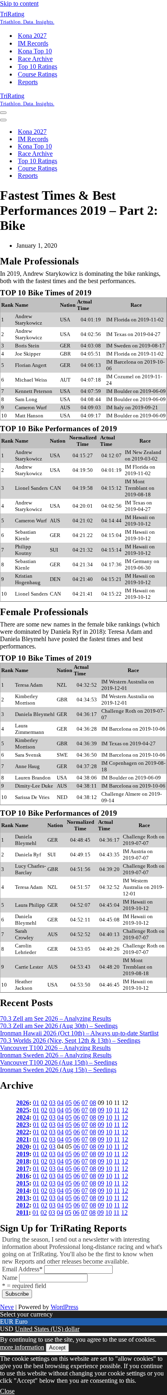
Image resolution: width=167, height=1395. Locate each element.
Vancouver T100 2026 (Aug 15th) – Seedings (58, 1062)
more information (22, 1347)
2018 (22, 1161)
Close (7, 1391)
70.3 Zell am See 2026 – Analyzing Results (55, 1018)
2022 (22, 1132)
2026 (22, 1102)
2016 (22, 1175)
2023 (22, 1124)
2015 (22, 1183)
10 (109, 1110)
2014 (22, 1190)
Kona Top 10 (35, 51)
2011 (22, 1212)
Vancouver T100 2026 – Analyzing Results (55, 1047)
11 (117, 1110)
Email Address (22, 1269)
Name (9, 1277)
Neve (7, 1306)
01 (36, 1102)
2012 (22, 1205)
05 (68, 1102)
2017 (22, 1168)
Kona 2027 (32, 35)
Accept (57, 1348)
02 (44, 1102)
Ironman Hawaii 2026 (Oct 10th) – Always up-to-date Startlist (79, 1033)
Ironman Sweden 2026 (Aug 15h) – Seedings (58, 1069)
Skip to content (19, 3)
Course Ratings (37, 74)
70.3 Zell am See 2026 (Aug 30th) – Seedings (59, 1025)
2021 (22, 1139)
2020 (22, 1146)
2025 (22, 1110)
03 (52, 1102)
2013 (22, 1197)
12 (125, 1110)
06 (76, 1102)
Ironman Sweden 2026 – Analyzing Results (55, 1055)
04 (60, 1102)
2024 (22, 1117)
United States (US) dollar (47, 1328)
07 (84, 1102)
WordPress (64, 1306)
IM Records (33, 43)
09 (101, 1110)
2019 (22, 1153)
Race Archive (35, 58)
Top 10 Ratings (37, 66)
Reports (28, 82)
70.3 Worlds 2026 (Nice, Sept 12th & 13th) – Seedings (70, 1040)
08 (93, 1102)
